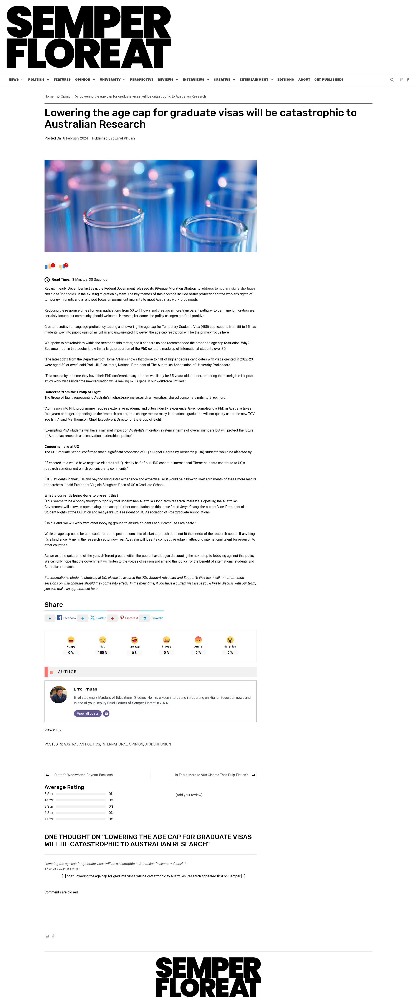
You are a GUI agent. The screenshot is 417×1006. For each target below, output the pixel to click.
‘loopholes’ (68, 294)
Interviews (193, 79)
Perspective (142, 79)
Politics (36, 79)
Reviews (166, 79)
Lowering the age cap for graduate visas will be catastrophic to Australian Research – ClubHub (116, 864)
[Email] (106, 713)
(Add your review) (189, 795)
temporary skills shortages (235, 288)
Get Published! (328, 79)
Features (62, 79)
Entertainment (254, 79)
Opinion (83, 79)
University (110, 79)
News (14, 79)
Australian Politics (82, 744)
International (114, 744)
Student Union (158, 744)
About (304, 79)
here (94, 589)
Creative (222, 79)
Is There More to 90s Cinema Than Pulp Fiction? (211, 775)
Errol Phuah (125, 138)
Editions (286, 79)
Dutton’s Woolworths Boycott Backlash (83, 775)
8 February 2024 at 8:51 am (62, 868)
